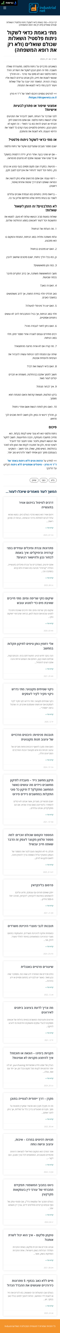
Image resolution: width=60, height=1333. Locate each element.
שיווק (34, 480)
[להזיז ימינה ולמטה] (3, 3)
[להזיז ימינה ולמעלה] (3, 2)
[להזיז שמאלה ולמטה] (2, 3)
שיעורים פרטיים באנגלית (37, 967)
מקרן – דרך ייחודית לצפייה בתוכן (31, 1098)
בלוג (52, 480)
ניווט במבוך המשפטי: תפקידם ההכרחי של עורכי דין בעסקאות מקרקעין (33, 1189)
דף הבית (53, 22)
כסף (43, 480)
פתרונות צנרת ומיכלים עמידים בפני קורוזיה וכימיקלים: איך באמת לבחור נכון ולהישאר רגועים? (30, 552)
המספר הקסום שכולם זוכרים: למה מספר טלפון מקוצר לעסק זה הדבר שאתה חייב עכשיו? (30, 839)
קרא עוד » (49, 527)
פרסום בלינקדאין (42, 885)
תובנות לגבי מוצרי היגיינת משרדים (30, 926)
